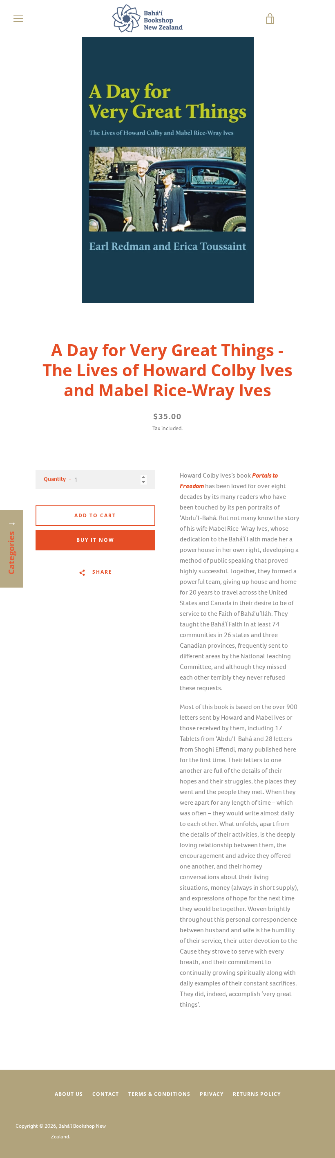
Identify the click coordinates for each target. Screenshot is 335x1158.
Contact (105, 1094)
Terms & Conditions (159, 1094)
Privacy (211, 1094)
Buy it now (95, 539)
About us (69, 1094)
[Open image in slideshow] (168, 170)
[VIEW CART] (296, 18)
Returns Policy (257, 1094)
